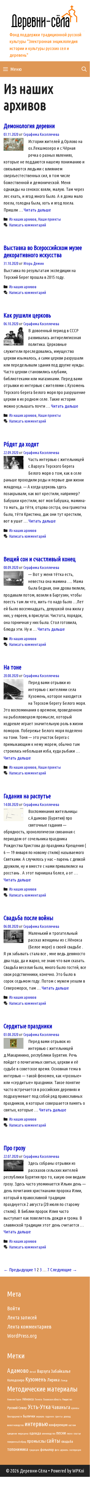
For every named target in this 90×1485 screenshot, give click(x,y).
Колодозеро (15, 1380)
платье (77, 1433)
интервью (36, 1423)
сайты (53, 1440)
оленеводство (48, 1433)
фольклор (47, 1450)
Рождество (67, 1399)
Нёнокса (28, 1399)
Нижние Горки (14, 1399)
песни (61, 1432)
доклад (67, 1416)
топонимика (17, 1449)
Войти (13, 1308)
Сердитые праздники (28, 1026)
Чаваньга (61, 1407)
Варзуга (43, 1371)
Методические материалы (42, 1389)
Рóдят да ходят (21, 444)
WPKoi (78, 1470)
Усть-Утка (39, 1406)
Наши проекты (49, 219)
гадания (49, 1416)
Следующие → (63, 1269)
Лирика (53, 1379)
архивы (75, 1408)
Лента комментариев (29, 1326)
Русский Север (17, 1408)
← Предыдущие (18, 1269)
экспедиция (75, 1449)
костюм (72, 1425)
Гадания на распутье (27, 796)
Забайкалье (61, 1371)
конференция (58, 1425)
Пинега (38, 1399)
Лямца (64, 1380)
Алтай (33, 1371)
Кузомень (35, 1379)
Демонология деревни (29, 126)
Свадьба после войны (28, 918)
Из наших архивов (22, 219)
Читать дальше (37, 209)
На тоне (12, 667)
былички (29, 1416)
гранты (59, 1416)
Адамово (18, 1370)
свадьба (67, 1441)
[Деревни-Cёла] (45, 16)
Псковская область (52, 1399)
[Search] (84, 69)
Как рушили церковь (27, 315)
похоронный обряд (16, 1441)
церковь (64, 1449)
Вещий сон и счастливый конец (40, 559)
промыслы (36, 1441)
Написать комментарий (27, 225)
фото (57, 1449)
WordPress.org (22, 1336)
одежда (35, 1433)
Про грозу (14, 1148)
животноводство (15, 1425)
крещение (12, 1433)
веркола (40, 1416)
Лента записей (22, 1317)
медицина (23, 1433)
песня (70, 1433)
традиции (34, 1449)
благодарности (14, 1416)
